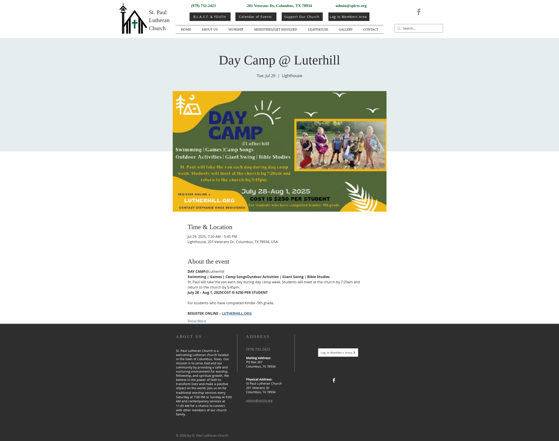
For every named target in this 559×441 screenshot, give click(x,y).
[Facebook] (418, 11)
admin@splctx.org (351, 5)
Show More (197, 321)
